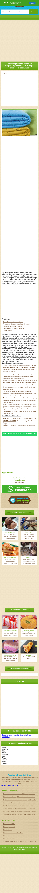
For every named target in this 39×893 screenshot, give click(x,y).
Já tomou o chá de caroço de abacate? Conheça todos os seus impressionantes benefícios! (20, 794)
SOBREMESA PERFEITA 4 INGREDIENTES (17, 3)
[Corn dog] (28, 646)
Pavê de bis (29, 533)
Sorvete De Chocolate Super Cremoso (10, 533)
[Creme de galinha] (28, 622)
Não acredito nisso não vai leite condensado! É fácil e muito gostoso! (10, 655)
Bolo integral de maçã (9, 827)
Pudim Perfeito (7, 330)
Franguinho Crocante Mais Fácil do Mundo (16, 324)
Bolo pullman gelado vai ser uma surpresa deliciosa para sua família (20, 811)
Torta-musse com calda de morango (10, 630)
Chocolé (28, 557)
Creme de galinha (29, 630)
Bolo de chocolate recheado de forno (13, 833)
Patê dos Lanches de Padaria (12, 326)
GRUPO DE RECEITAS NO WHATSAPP (19, 434)
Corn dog (28, 655)
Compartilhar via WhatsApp (19, 489)
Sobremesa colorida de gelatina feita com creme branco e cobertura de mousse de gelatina (20, 797)
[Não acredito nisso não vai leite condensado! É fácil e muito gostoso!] (10, 646)
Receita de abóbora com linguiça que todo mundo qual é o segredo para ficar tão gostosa (20, 803)
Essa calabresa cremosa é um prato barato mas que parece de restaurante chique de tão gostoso (20, 814)
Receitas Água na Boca (9, 785)
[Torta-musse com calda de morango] (10, 622)
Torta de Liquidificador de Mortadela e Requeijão (10, 557)
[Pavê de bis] (28, 524)
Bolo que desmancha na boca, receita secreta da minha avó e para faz (20, 836)
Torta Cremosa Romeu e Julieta (13, 322)
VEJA (32, 3)
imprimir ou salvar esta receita (19, 500)
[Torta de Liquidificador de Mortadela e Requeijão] (10, 549)
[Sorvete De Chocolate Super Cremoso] (10, 524)
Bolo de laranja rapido (9, 839)
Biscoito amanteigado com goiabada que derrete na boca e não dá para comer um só (20, 806)
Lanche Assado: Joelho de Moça (13, 328)
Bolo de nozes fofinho (9, 824)
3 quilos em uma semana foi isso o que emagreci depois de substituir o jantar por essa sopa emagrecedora (20, 800)
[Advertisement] (19, 39)
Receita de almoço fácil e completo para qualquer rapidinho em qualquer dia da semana (20, 809)
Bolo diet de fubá (7, 830)
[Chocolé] (28, 549)
